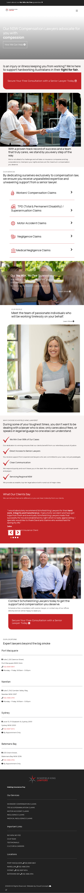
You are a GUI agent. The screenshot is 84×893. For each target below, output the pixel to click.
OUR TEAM (11, 839)
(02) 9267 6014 (9, 729)
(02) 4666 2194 (9, 698)
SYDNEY (10, 870)
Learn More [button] (63, 291)
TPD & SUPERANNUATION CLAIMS (21, 808)
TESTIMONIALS (13, 842)
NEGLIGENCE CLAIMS (15, 815)
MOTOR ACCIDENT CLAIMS (18, 811)
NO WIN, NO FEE (14, 835)
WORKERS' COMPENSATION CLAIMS (22, 804)
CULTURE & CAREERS (15, 846)
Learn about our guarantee (24, 2)
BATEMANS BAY (13, 874)
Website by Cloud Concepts (38, 886)
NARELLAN (11, 867)
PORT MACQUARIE (14, 863)
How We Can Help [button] (14, 44)
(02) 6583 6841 (9, 667)
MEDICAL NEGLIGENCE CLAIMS (19, 818)
